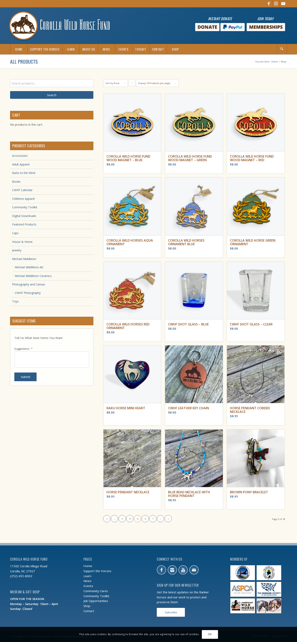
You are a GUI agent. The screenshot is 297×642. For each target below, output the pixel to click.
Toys (15, 301)
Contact (88, 611)
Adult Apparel (20, 164)
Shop (86, 606)
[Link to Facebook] (268, 3)
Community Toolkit (24, 207)
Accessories (20, 156)
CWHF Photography (28, 293)
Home (87, 566)
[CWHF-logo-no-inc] (59, 25)
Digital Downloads (24, 216)
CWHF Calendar (22, 190)
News (87, 581)
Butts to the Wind (23, 173)
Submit (25, 377)
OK (210, 634)
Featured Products (24, 224)
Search (51, 95)
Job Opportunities (95, 601)
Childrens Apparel (23, 199)
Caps (15, 233)
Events (88, 586)
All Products (24, 61)
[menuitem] (18, 49)
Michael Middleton (24, 259)
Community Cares (95, 591)
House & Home (22, 242)
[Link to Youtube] (283, 3)
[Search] (282, 49)
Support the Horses (97, 571)
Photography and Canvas (28, 284)
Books (16, 181)
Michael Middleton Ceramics (33, 276)
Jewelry (16, 250)
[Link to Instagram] (275, 3)
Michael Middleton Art (29, 267)
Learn (87, 576)
